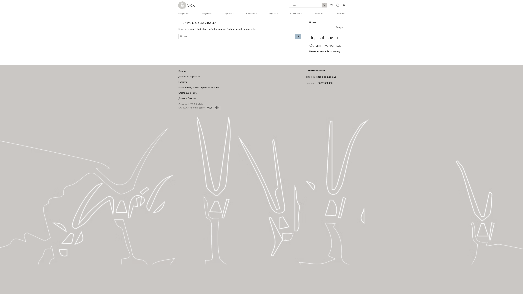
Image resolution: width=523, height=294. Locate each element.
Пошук (312, 22)
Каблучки (205, 13)
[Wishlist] (331, 5)
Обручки (182, 13)
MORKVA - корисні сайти (191, 107)
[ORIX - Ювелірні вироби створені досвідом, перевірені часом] (186, 5)
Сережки (228, 13)
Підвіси (272, 13)
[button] (337, 5)
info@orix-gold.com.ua (324, 76)
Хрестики (340, 13)
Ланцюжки (295, 13)
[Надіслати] (324, 5)
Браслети (250, 13)
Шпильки (318, 13)
